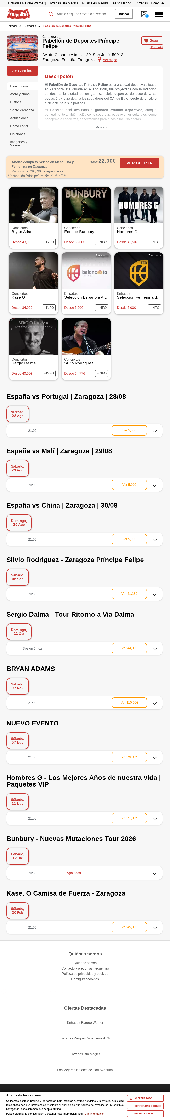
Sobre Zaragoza (22, 110)
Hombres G (127, 230)
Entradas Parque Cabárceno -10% (85, 1038)
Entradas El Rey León (151, 3)
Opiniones (17, 134)
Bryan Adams (24, 230)
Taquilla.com (15, 10)
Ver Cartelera (22, 71)
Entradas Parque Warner (26, 3)
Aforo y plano (20, 94)
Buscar (124, 14)
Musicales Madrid (95, 3)
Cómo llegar (19, 126)
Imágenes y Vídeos (18, 143)
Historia (16, 102)
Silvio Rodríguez (79, 361)
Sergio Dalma (24, 361)
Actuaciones (19, 118)
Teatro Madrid (121, 3)
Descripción (19, 86)
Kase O (20, 295)
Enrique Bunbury (79, 230)
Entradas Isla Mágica (63, 3)
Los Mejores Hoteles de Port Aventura (85, 1070)
